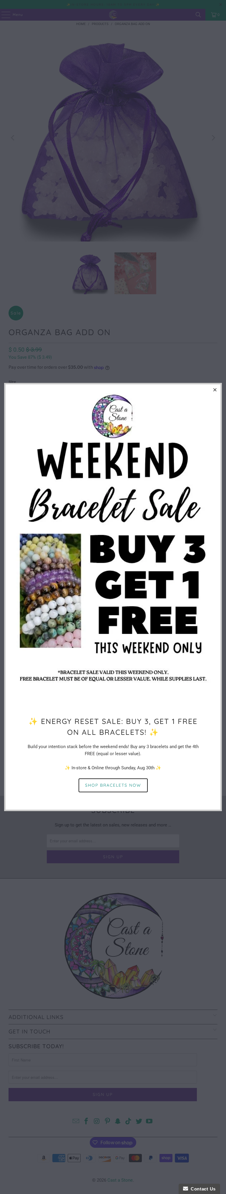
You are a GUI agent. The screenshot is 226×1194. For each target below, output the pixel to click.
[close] (215, 389)
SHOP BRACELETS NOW (113, 785)
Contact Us (202, 1188)
